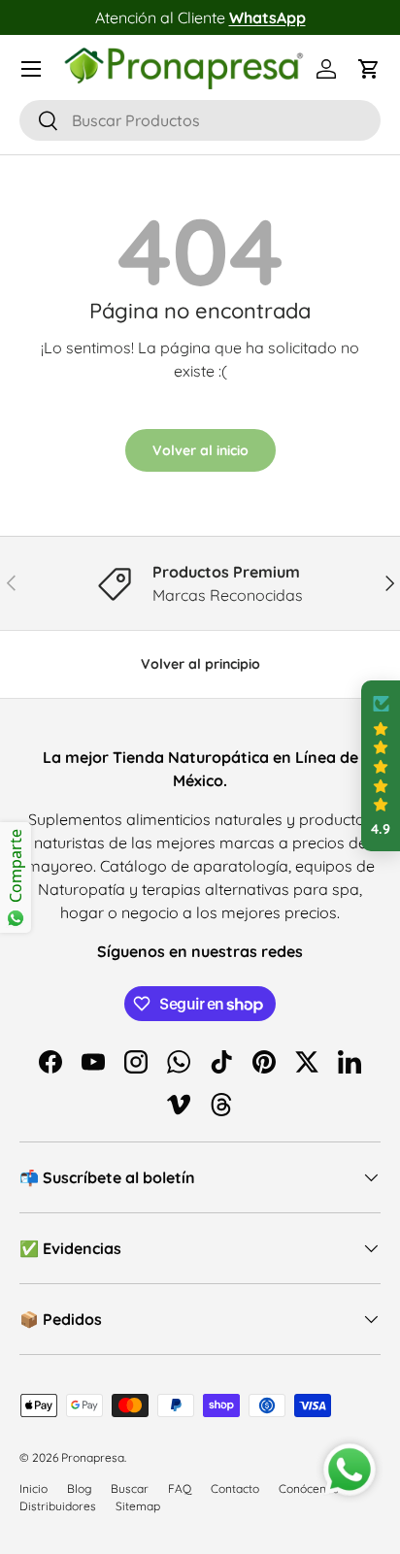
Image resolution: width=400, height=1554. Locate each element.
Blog (79, 1488)
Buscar (130, 1488)
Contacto (235, 1488)
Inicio (33, 1488)
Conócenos (309, 1488)
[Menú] (31, 69)
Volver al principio (200, 664)
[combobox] (200, 120)
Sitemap (138, 1506)
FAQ (179, 1488)
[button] (369, 69)
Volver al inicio (200, 450)
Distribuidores (57, 1506)
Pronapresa (92, 1457)
